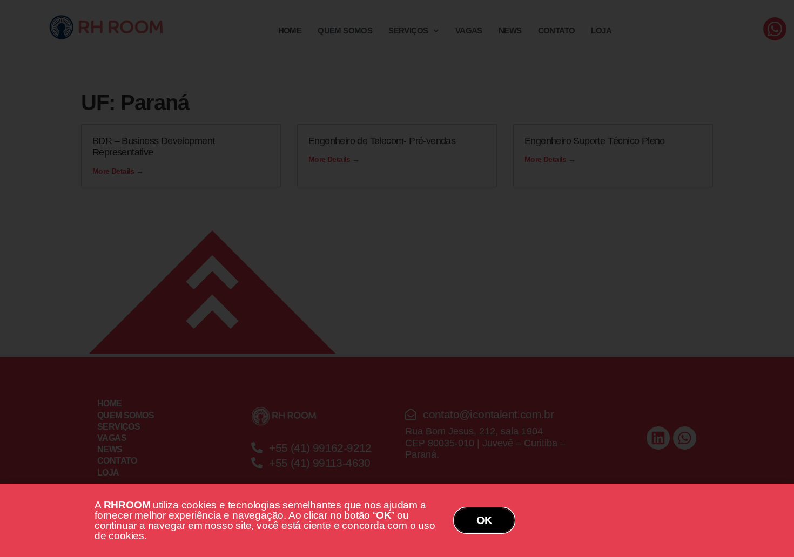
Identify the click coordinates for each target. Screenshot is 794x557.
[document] (397, 278)
